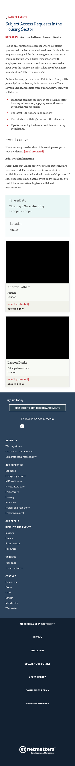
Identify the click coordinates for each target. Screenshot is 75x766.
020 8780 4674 (16, 309)
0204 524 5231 (15, 384)
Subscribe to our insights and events (37, 407)
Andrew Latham (30, 37)
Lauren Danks (52, 37)
